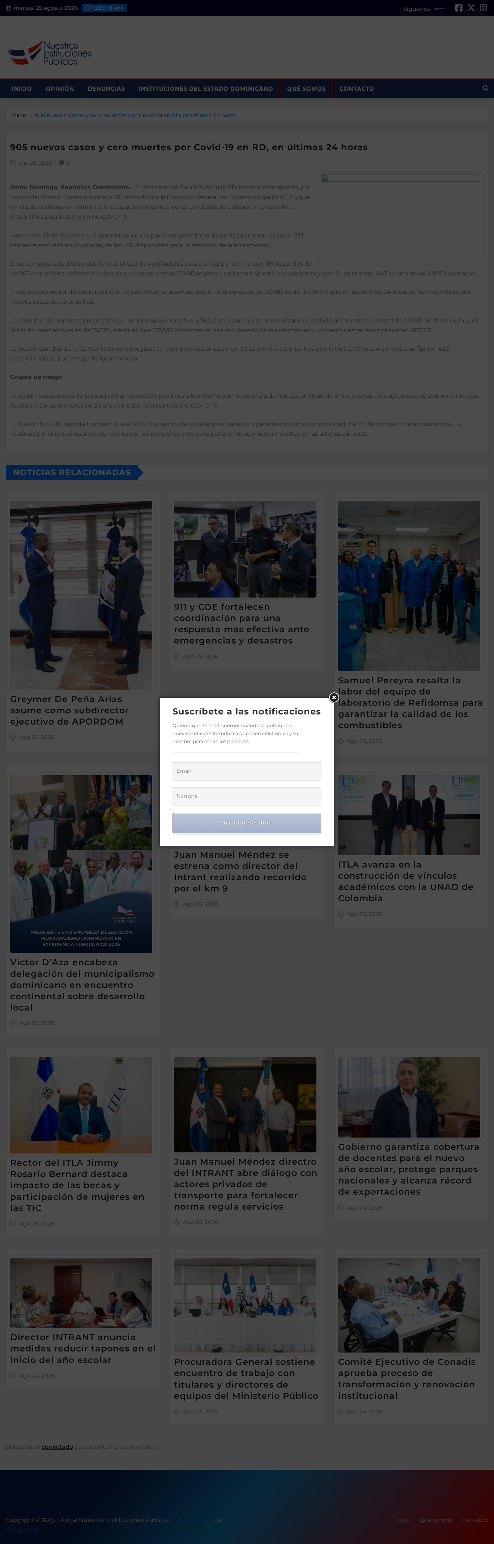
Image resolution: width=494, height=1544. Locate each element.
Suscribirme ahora (247, 822)
